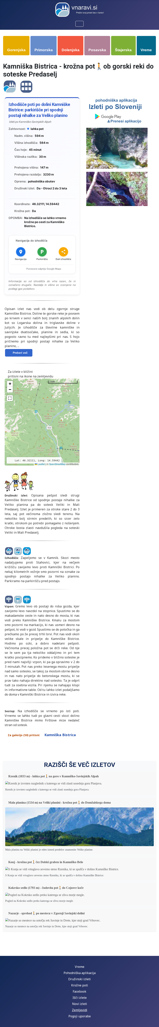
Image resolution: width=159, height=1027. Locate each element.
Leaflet (41, 464)
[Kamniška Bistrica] (9, 86)
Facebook (79, 991)
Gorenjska (16, 50)
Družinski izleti (79, 979)
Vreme (146, 50)
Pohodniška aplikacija (80, 973)
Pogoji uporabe (79, 1016)
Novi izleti (79, 1004)
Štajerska (123, 50)
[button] (10, 384)
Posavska (97, 50)
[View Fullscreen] (10, 398)
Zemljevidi (79, 1010)
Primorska (44, 50)
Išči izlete (80, 997)
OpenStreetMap (57, 464)
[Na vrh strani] (152, 1020)
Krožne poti (79, 985)
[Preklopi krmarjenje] (79, 24)
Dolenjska (71, 50)
